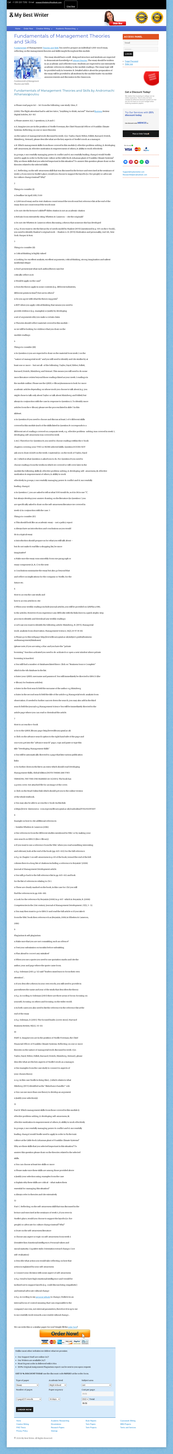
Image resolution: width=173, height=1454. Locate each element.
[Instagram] (131, 162)
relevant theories (80, 60)
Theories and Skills (50, 48)
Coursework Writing (127, 1421)
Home (17, 28)
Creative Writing (43, 28)
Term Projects (91, 1428)
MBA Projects (125, 1424)
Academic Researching (66, 28)
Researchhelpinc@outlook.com (135, 175)
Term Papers (91, 1424)
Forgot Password (131, 61)
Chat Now (71, 6)
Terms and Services (128, 1428)
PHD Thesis (21, 1428)
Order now (129, 64)
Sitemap (54, 1431)
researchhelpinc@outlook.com (49, 2)
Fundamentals (20, 48)
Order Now (28, 28)
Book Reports (91, 1421)
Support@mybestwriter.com (133, 172)
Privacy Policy (22, 1431)
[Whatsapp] (141, 162)
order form (72, 1327)
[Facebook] (125, 162)
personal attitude (43, 1297)
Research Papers (57, 1428)
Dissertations (56, 1424)
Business (98, 111)
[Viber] (147, 162)
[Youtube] (136, 162)
